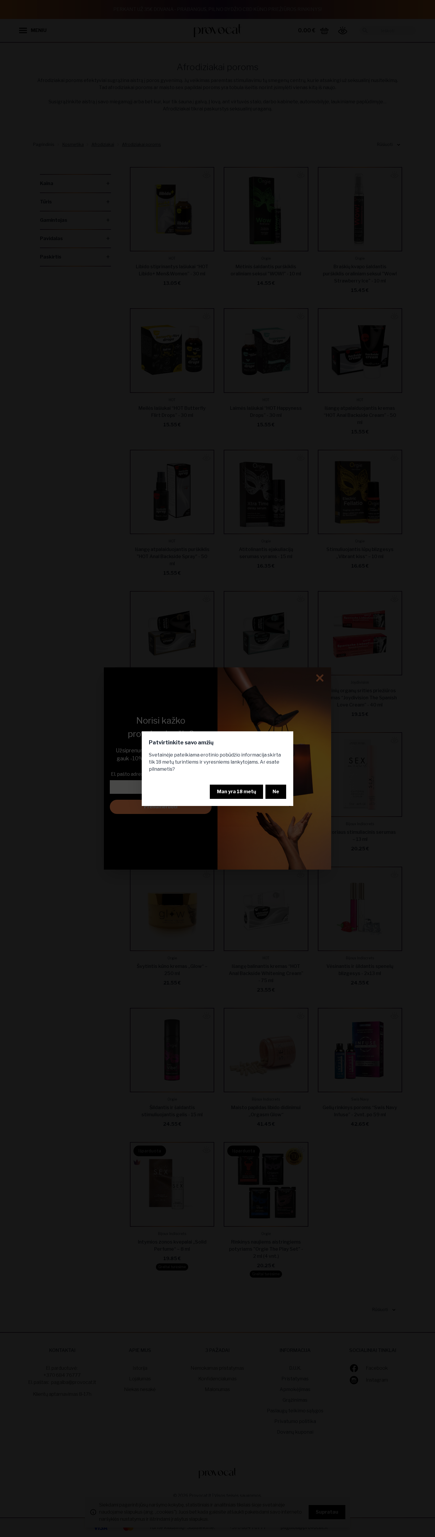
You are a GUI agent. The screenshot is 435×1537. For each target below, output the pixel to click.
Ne (276, 791)
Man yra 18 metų (236, 791)
